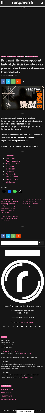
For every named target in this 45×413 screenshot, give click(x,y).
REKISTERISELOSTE (8, 389)
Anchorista (10, 166)
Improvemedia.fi (25, 353)
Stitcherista (10, 182)
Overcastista (11, 174)
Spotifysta (10, 156)
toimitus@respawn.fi (27, 322)
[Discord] (5, 327)
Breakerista (10, 169)
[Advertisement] (22, 30)
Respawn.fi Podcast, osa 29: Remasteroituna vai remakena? (9, 218)
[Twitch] (31, 327)
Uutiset (3, 56)
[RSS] (18, 327)
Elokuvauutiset (11, 56)
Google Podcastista (13, 163)
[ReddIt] (18, 81)
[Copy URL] (23, 81)
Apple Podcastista (13, 161)
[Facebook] (3, 81)
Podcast (35, 56)
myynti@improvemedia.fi (9, 351)
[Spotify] (23, 327)
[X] (8, 81)
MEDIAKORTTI (6, 393)
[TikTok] (27, 327)
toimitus (10, 75)
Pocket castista (12, 177)
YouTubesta (10, 158)
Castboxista (10, 171)
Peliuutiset (20, 56)
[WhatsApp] (13, 81)
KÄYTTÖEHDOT (6, 396)
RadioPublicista (12, 179)
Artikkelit (28, 56)
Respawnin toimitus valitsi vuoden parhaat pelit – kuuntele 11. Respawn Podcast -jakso (31, 202)
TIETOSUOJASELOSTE (8, 400)
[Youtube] (40, 327)
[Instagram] (14, 327)
